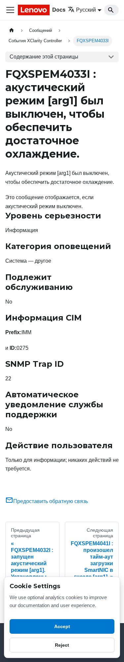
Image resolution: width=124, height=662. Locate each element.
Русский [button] (86, 10)
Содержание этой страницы (44, 57)
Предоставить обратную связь (50, 501)
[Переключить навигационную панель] (10, 10)
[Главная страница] (11, 30)
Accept (62, 626)
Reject (62, 645)
